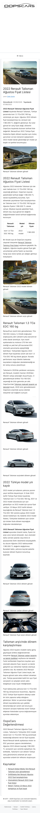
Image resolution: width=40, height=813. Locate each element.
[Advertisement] (20, 32)
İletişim (16, 807)
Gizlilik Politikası (25, 807)
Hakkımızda (7, 807)
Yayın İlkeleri (24, 809)
